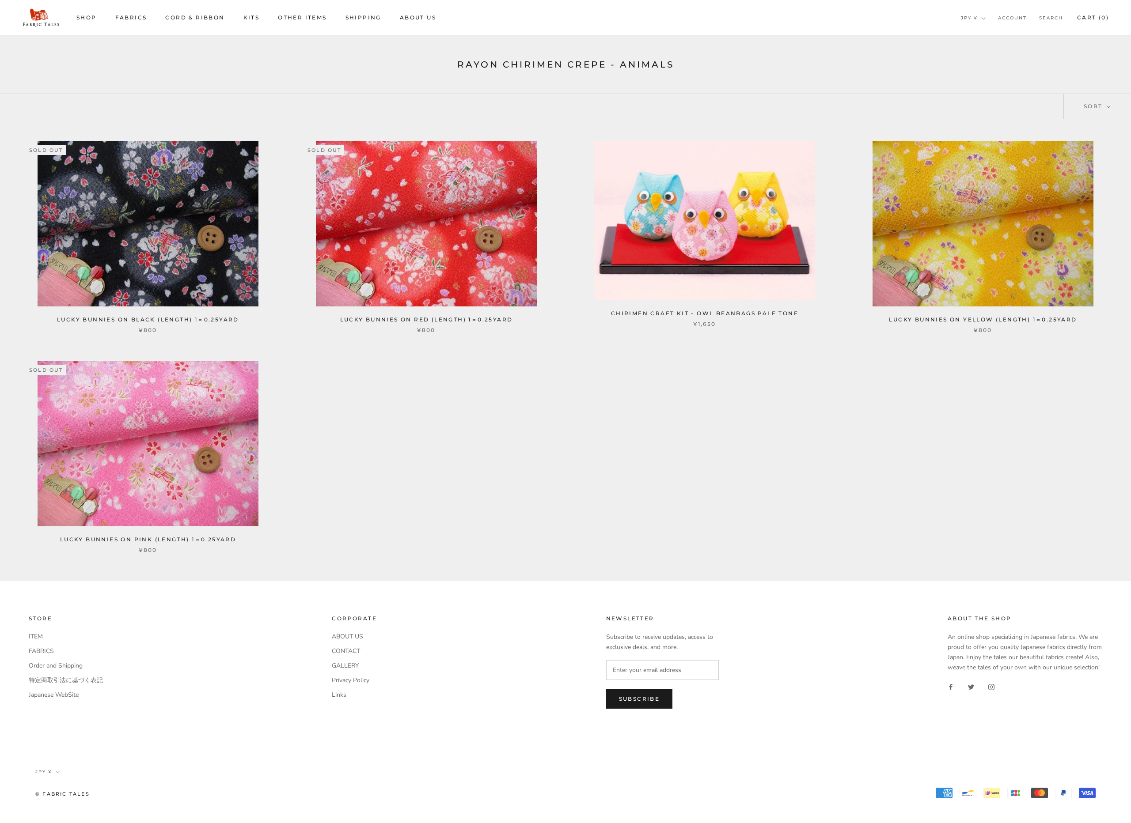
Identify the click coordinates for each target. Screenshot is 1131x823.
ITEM (36, 636)
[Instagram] (991, 686)
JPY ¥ (969, 18)
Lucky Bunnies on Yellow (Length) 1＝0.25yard (983, 319)
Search (1051, 18)
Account (1012, 18)
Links (339, 695)
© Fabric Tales (62, 794)
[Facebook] (951, 686)
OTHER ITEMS (302, 17)
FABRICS (131, 17)
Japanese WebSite (54, 695)
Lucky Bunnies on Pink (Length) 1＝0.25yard (148, 539)
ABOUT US (418, 17)
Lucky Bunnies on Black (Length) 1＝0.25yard (148, 319)
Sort (1094, 106)
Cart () (1093, 17)
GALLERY (345, 665)
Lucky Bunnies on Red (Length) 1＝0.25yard (426, 319)
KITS (251, 17)
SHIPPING (363, 17)
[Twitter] (971, 686)
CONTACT (346, 651)
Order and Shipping (56, 665)
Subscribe (639, 698)
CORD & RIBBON (194, 17)
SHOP (86, 17)
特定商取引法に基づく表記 (66, 680)
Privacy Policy (350, 680)
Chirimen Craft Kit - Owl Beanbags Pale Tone (704, 313)
